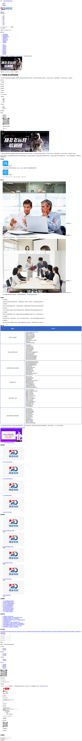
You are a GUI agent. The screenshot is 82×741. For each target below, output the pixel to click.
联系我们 (4, 5)
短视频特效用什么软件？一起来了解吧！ (11, 618)
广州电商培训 (12, 56)
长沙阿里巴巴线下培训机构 (8, 608)
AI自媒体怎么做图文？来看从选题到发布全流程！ (13, 617)
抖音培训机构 (55, 631)
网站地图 (4, 655)
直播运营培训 (49, 631)
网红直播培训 (66, 631)
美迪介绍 (4, 648)
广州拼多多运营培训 (4, 427)
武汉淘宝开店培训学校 (7, 606)
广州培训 (7, 56)
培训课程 (4, 45)
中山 (3, 20)
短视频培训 (5, 37)
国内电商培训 (5, 34)
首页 (3, 4)
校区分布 (4, 50)
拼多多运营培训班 (12, 427)
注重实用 (68, 292)
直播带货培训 (60, 631)
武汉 (3, 22)
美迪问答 (4, 52)
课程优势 (68, 235)
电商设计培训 (5, 39)
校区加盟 (4, 653)
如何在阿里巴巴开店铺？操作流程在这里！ (11, 622)
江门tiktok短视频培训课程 (8, 604)
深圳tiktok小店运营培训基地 (8, 603)
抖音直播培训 (3, 631)
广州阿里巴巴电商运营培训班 (8, 530)
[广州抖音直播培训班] (13, 594)
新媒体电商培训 (6, 36)
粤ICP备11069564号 (44, 686)
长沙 (3, 24)
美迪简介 (4, 48)
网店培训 (24, 631)
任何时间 (8, 711)
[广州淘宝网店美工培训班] (13, 561)
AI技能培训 (5, 40)
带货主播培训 (8, 631)
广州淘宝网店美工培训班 (7, 562)
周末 (7, 712)
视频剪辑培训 (44, 631)
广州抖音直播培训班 (7, 595)
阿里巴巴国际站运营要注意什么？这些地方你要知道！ (14, 624)
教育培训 (4, 46)
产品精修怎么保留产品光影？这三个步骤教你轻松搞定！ (14, 619)
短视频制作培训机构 (31, 631)
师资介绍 (4, 49)
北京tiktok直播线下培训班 (8, 602)
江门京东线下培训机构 (8, 611)
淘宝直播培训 (77, 631)
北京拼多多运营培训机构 (8, 610)
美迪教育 (13, 153)
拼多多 (3, 153)
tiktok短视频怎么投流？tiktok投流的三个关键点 (12, 625)
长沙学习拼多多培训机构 (8, 609)
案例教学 (68, 280)
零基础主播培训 (38, 631)
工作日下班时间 (9, 714)
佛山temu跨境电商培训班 (8, 605)
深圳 (3, 17)
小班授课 (68, 223)
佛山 (3, 16)
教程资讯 (4, 51)
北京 (3, 23)
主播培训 (4, 42)
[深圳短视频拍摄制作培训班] (13, 545)
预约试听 (4, 116)
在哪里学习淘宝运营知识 (8, 616)
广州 (3, 15)
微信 (39, 155)
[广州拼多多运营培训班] (13, 577)
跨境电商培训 (5, 35)
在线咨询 (4, 114)
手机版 (4, 3)
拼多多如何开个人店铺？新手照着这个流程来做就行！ (14, 623)
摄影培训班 (14, 631)
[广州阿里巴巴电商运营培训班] (13, 529)
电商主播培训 (72, 631)
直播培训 (4, 41)
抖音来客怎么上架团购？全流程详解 (10, 626)
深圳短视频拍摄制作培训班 (8, 546)
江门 (3, 21)
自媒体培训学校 (19, 631)
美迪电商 (2, 56)
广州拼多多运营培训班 (20, 427)
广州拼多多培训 (19, 56)
